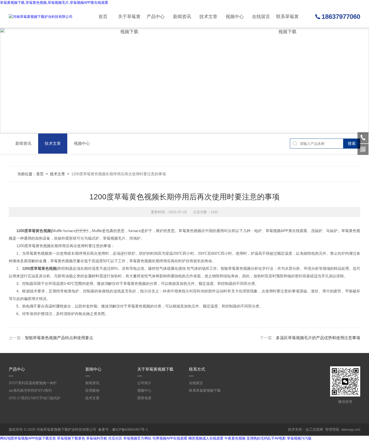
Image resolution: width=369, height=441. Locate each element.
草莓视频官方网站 (137, 438)
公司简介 (144, 383)
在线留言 (261, 16)
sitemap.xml (350, 429)
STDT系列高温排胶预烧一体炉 (33, 383)
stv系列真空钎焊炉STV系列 (30, 390)
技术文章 (208, 16)
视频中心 (235, 16)
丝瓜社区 (115, 438)
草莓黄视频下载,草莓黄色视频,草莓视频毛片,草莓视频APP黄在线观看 (54, 3)
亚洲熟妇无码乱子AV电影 (266, 438)
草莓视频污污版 (299, 438)
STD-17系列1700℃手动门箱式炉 (34, 398)
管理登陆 (332, 429)
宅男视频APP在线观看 (169, 438)
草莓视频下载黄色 (71, 438)
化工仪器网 (314, 429)
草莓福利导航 (96, 438)
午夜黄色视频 (234, 438)
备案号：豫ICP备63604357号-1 (123, 429)
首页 (102, 16)
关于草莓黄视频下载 (129, 21)
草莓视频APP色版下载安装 (35, 438)
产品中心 (156, 16)
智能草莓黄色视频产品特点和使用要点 (59, 338)
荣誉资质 (144, 398)
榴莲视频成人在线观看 (205, 438)
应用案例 (92, 390)
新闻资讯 (182, 16)
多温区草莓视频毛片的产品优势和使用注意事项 (318, 338)
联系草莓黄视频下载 (287, 21)
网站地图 (7, 438)
